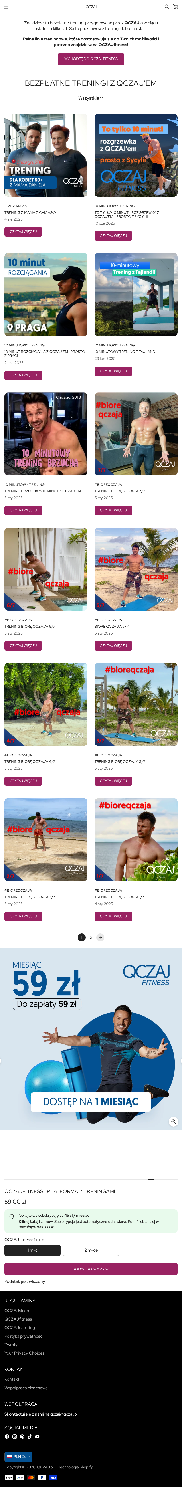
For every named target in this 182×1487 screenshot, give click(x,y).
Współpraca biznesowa (26, 1388)
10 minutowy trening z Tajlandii (126, 352)
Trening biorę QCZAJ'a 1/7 (119, 897)
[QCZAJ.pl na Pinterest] (22, 1436)
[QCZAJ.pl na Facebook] (7, 1436)
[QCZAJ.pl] (91, 6)
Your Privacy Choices (24, 1353)
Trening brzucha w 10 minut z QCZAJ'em (42, 491)
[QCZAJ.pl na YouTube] (37, 1436)
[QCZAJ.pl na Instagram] (14, 1436)
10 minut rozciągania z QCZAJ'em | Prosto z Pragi (44, 354)
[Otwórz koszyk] (175, 6)
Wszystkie (88, 98)
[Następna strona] (100, 937)
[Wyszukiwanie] (166, 6)
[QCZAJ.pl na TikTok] (29, 1436)
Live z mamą (15, 206)
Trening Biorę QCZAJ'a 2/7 (29, 897)
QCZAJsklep (16, 1310)
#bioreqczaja (108, 484)
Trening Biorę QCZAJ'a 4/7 (29, 762)
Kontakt (11, 1379)
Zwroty (11, 1344)
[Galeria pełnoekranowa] (173, 1122)
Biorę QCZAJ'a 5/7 (112, 627)
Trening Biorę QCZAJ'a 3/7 (120, 762)
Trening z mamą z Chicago (30, 213)
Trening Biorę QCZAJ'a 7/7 (120, 491)
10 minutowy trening (115, 206)
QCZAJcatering (19, 1327)
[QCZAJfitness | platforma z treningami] (91, 1039)
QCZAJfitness (18, 1319)
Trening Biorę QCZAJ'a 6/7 (29, 627)
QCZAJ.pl (45, 1467)
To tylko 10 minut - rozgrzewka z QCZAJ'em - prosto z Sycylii (127, 215)
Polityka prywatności (23, 1336)
